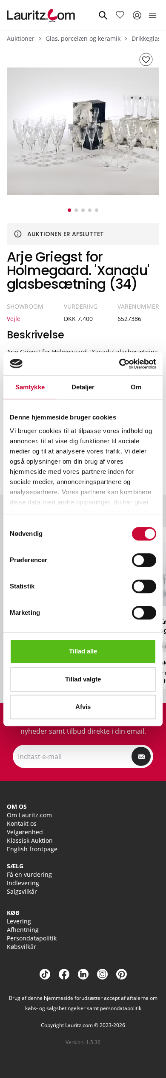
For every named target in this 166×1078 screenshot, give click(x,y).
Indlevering (23, 883)
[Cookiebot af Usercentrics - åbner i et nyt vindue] (119, 363)
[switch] (144, 560)
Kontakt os (22, 823)
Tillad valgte (83, 679)
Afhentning (23, 930)
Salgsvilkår (22, 891)
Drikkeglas (146, 38)
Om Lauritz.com (29, 815)
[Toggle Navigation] (152, 15)
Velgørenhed (25, 832)
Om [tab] (136, 387)
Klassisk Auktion (30, 840)
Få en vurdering (29, 874)
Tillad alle (83, 651)
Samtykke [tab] (30, 387)
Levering (19, 921)
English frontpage (32, 849)
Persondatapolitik (32, 938)
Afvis (83, 706)
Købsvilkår (21, 947)
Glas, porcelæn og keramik (83, 38)
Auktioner (20, 38)
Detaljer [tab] (83, 387)
